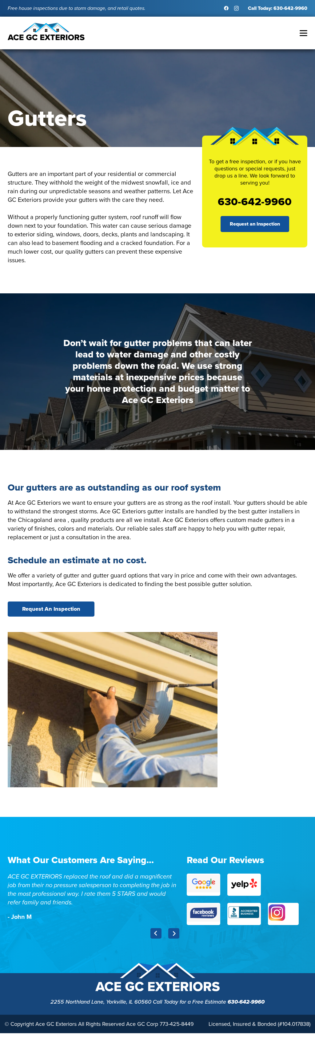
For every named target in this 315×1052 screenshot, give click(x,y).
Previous (155, 933)
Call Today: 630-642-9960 (277, 8)
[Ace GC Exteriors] (46, 39)
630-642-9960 (246, 1002)
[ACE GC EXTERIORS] (157, 990)
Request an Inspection (255, 223)
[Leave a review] (203, 885)
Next (173, 933)
